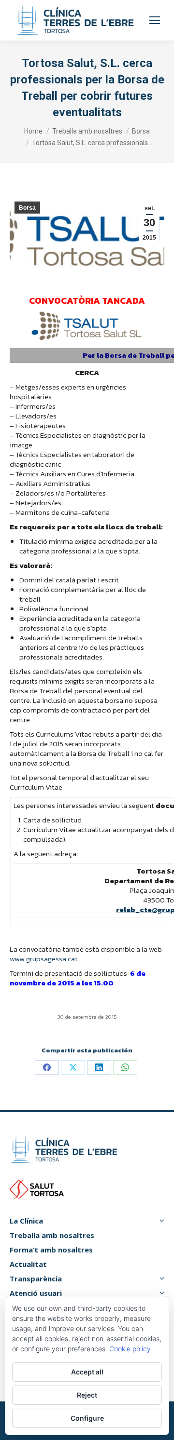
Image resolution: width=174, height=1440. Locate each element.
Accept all (87, 1372)
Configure (87, 1418)
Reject (87, 1395)
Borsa (27, 207)
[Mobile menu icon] (154, 20)
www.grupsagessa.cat (44, 958)
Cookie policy (130, 1349)
